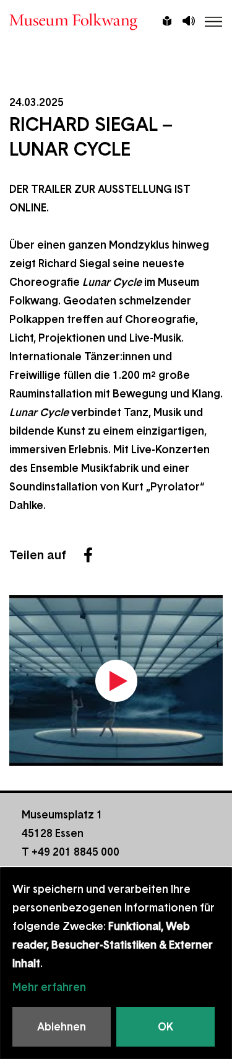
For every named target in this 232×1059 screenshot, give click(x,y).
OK (165, 1027)
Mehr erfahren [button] (49, 987)
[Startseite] (116, 21)
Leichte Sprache (167, 22)
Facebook (88, 555)
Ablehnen (61, 1027)
